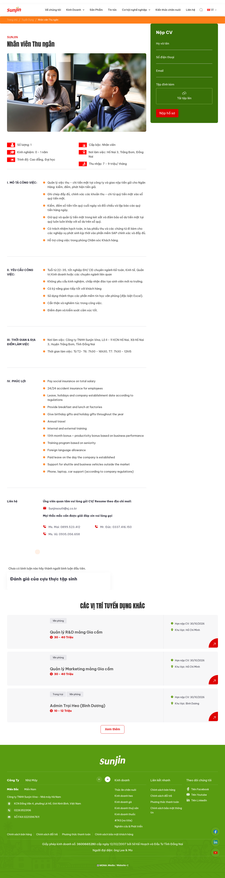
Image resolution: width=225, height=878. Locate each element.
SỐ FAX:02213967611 (26, 816)
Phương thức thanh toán (164, 802)
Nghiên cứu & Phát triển (129, 826)
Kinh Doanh (73, 9)
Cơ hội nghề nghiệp (134, 9)
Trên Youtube (199, 794)
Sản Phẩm (96, 9)
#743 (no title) (123, 820)
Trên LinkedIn (199, 800)
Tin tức (112, 9)
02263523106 (22, 810)
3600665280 (86, 844)
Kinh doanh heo (124, 795)
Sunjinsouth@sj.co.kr (63, 508)
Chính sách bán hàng (162, 789)
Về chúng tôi (53, 9)
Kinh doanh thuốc (125, 814)
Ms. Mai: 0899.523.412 (64, 527)
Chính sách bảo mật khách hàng (114, 834)
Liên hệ (190, 9)
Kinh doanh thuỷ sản (127, 808)
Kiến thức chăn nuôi (168, 9)
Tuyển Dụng (28, 19)
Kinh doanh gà (123, 802)
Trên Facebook (200, 789)
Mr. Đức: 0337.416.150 (116, 527)
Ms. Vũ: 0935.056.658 (64, 534)
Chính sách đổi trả (161, 795)
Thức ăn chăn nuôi (125, 789)
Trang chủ (12, 19)
